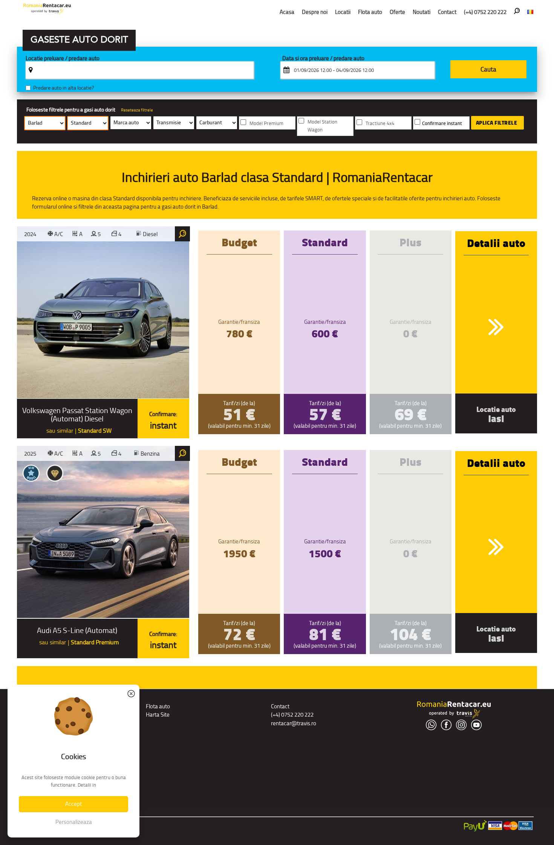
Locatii (342, 12)
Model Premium (266, 123)
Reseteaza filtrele (137, 110)
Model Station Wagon (322, 126)
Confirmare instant (442, 123)
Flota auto (370, 12)
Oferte (397, 12)
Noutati (421, 12)
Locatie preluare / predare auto (62, 58)
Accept (73, 803)
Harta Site (158, 714)
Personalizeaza (73, 822)
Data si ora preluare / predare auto (323, 58)
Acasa (287, 12)
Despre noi (315, 12)
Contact (447, 12)
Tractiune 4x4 (380, 123)
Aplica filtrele (496, 123)
